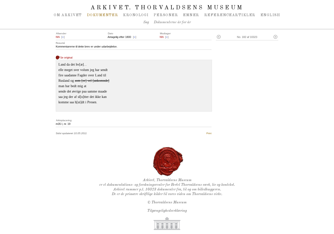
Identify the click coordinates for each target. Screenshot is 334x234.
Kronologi (135, 15)
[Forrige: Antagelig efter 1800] (219, 37)
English (270, 15)
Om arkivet (68, 15)
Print (209, 133)
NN (58, 36)
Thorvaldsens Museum (169, 202)
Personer (166, 15)
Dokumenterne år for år (172, 22)
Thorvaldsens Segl (168, 161)
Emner (191, 15)
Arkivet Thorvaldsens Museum (167, 8)
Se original (66, 57)
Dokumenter (102, 15)
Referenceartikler (230, 15)
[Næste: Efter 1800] (275, 37)
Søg (146, 22)
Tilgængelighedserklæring (167, 211)
